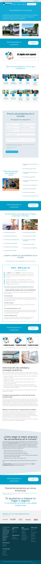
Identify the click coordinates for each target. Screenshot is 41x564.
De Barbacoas (25, 537)
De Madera (33, 541)
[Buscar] (37, 4)
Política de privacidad (24, 561)
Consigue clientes (17, 0)
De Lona (33, 536)
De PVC (32, 539)
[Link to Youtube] (33, 563)
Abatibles (24, 530)
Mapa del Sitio (15, 538)
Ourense (12, 494)
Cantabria (31, 493)
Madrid (9, 494)
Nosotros (14, 537)
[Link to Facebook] (36, 563)
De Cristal (33, 529)
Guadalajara (4, 494)
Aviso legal (19, 561)
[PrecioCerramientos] (7, 4)
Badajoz (27, 493)
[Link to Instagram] (35, 563)
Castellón (35, 493)
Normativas (14, 530)
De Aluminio (33, 538)
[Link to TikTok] (31, 563)
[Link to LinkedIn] (37, 563)
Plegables (24, 532)
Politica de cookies (29, 561)
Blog (13, 532)
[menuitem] (13, 4)
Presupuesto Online (33, 43)
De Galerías (24, 534)
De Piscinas (24, 535)
